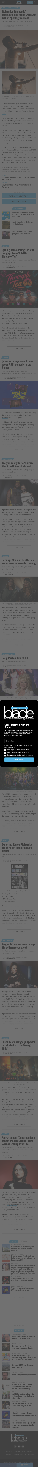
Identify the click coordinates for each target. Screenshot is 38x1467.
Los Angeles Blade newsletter (18, 750)
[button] (19, 750)
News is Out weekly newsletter (18, 752)
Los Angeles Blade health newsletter (20, 755)
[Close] (35, 703)
